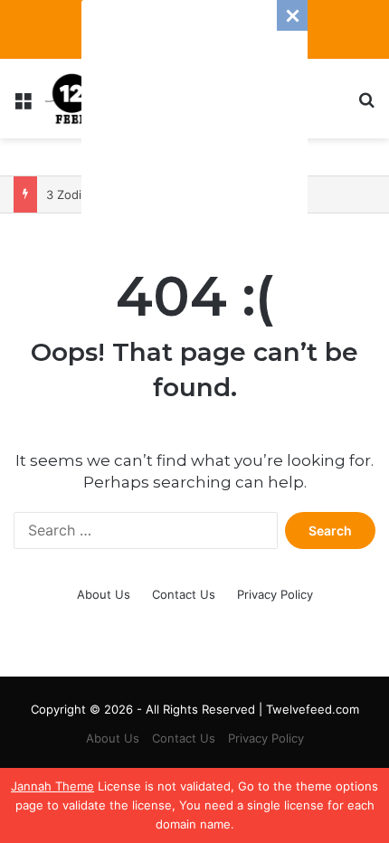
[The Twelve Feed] (72, 98)
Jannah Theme (52, 786)
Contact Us (183, 594)
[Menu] (23, 105)
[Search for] (366, 105)
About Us (103, 594)
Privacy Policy (275, 594)
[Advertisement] (194, 113)
